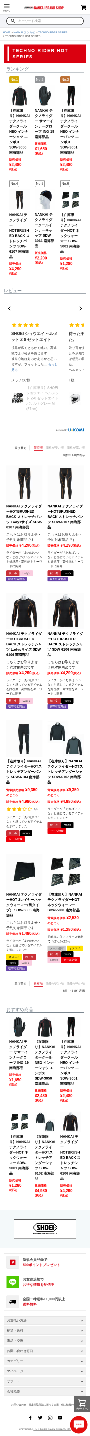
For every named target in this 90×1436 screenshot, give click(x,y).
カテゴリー (15, 1361)
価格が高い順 (76, 447)
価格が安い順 (55, 447)
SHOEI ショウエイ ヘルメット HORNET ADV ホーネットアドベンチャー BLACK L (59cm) (42, 398)
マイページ (15, 1371)
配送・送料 (15, 1331)
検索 (13, 20)
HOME (6, 32)
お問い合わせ (18, 1404)
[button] (9, 308)
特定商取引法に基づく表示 (44, 1404)
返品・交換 (15, 1341)
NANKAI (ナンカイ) (24, 32)
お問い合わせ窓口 (20, 1351)
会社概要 (13, 1391)
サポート (13, 1381)
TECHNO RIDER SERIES (53, 32)
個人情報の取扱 (70, 1404)
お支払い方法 (16, 1320)
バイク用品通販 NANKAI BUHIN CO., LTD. (52, 1429)
